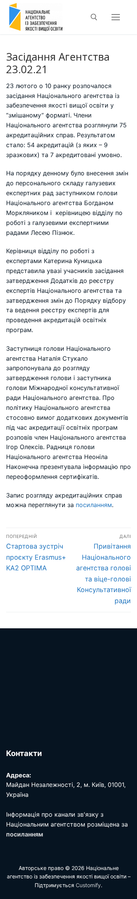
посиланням (94, 505)
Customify (88, 885)
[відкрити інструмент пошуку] (94, 17)
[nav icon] (116, 17)
